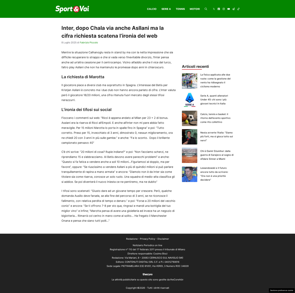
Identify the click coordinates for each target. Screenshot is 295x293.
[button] (206, 9)
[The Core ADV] (147, 275)
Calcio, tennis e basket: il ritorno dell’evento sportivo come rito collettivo (215, 118)
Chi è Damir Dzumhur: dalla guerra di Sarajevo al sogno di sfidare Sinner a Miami (217, 155)
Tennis (180, 8)
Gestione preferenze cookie (281, 290)
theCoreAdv (176, 279)
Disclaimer (163, 238)
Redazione (132, 238)
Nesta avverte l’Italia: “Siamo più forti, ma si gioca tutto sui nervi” (216, 136)
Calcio (152, 8)
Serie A (166, 8)
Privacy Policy (147, 238)
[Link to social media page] (214, 9)
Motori (195, 8)
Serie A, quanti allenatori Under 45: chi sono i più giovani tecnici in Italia (214, 99)
